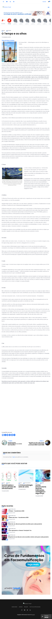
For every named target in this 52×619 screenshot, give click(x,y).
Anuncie (20, 606)
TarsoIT (33, 614)
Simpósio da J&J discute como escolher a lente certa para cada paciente (28, 537)
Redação (26, 606)
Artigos (3, 30)
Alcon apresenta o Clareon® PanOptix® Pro (19, 530)
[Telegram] (7, 435)
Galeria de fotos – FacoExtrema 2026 (18, 517)
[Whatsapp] (5, 435)
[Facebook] (3, 435)
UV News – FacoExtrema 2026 (16, 511)
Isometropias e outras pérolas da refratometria (9, 486)
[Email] (12, 435)
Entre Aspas (8, 30)
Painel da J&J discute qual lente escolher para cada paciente (25, 524)
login (14, 457)
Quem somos (14, 606)
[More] (14, 435)
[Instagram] (10, 435)
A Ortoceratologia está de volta (26, 486)
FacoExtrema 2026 (12, 509)
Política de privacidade (35, 606)
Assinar (44, 1)
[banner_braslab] (26, 13)
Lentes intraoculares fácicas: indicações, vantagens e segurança (40, 489)
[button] (3, 21)
